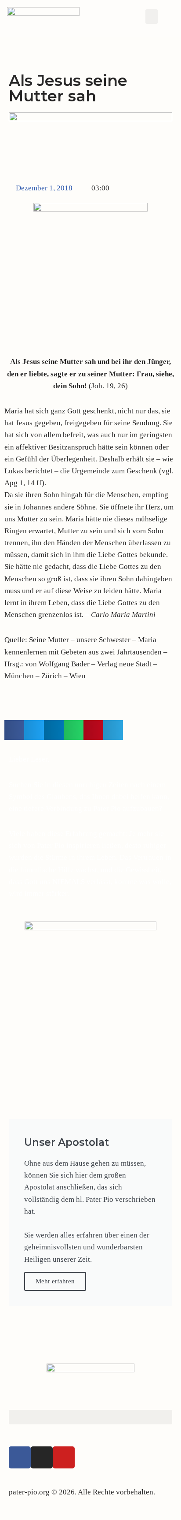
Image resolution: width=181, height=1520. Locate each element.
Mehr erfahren (55, 1281)
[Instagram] (42, 1457)
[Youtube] (64, 1457)
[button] (151, 16)
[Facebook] (20, 1457)
